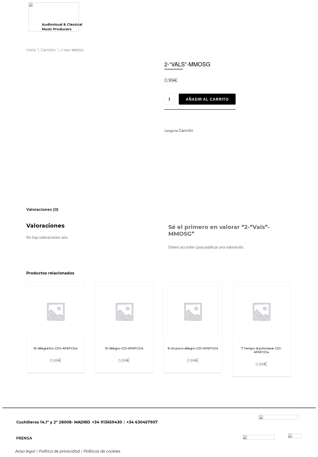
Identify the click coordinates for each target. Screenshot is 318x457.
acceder (187, 247)
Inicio (31, 50)
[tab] (42, 210)
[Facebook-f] (18, 431)
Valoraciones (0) (42, 209)
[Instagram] (28, 431)
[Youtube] (39, 431)
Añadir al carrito (207, 99)
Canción (48, 50)
